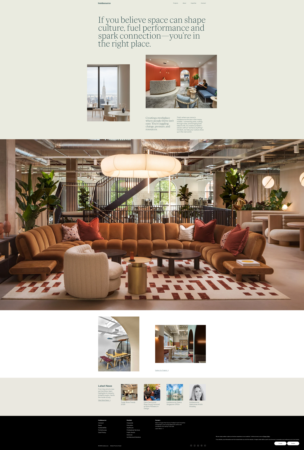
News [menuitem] (100, 425)
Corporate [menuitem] (130, 423)
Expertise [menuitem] (193, 3)
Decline (293, 443)
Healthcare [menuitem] (130, 428)
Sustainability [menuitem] (102, 428)
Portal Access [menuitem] (102, 430)
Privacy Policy (266, 436)
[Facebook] (194, 445)
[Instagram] (191, 445)
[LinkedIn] (198, 445)
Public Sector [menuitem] (131, 432)
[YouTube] (205, 445)
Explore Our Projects (161, 370)
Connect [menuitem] (203, 3)
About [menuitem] (184, 3)
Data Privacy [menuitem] (102, 432)
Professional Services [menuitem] (133, 430)
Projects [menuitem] (175, 3)
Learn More (158, 428)
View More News (103, 400)
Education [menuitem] (130, 425)
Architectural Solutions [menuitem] (134, 437)
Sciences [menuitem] (129, 435)
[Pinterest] (201, 445)
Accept (280, 443)
